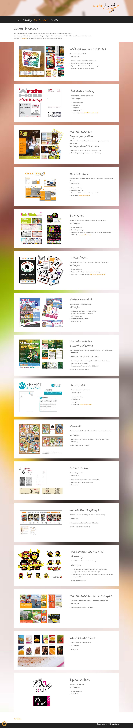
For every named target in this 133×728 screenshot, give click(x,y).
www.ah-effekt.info (86, 404)
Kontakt (54, 20)
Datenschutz (102, 724)
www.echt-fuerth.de (85, 235)
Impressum (114, 724)
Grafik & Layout (41, 20)
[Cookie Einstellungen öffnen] (4, 725)
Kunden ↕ (17, 719)
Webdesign (27, 20)
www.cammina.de (84, 195)
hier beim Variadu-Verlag (97, 274)
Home (19, 20)
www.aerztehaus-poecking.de (89, 113)
